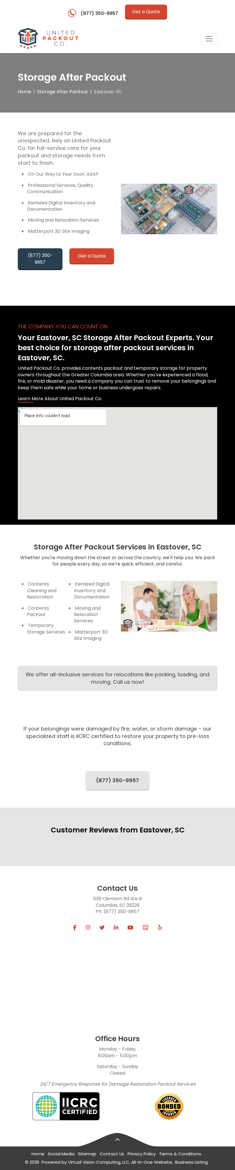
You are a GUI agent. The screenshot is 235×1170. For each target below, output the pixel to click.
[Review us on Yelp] (160, 928)
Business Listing (191, 1162)
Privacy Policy (142, 1154)
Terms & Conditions (180, 1154)
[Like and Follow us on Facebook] (74, 928)
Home (24, 92)
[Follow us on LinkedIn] (116, 928)
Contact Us (112, 1154)
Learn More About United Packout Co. (60, 399)
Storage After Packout (62, 92)
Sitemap (87, 1154)
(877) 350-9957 (99, 13)
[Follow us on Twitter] (102, 928)
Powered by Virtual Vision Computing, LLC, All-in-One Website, (107, 1162)
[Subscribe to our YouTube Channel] (130, 928)
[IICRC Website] (66, 1106)
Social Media (61, 1154)
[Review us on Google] (145, 928)
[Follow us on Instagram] (88, 928)
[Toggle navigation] (209, 38)
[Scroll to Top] (117, 1140)
